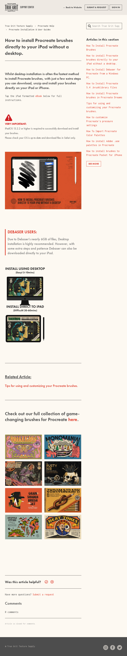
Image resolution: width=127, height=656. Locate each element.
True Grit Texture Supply (19, 26)
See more (93, 163)
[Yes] (45, 582)
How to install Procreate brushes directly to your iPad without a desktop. (102, 59)
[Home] (11, 7)
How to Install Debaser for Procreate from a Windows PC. (103, 73)
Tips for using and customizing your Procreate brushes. (41, 386)
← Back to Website (72, 7)
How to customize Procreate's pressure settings (99, 121)
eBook (38, 96)
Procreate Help (46, 26)
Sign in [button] (116, 7)
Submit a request (96, 7)
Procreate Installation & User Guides (30, 29)
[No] (51, 582)
